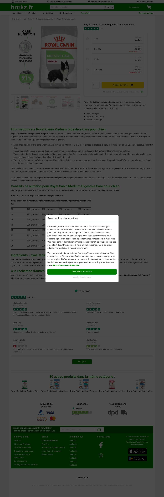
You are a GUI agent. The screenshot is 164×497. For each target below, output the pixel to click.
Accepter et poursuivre (82, 272)
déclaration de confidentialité (66, 265)
